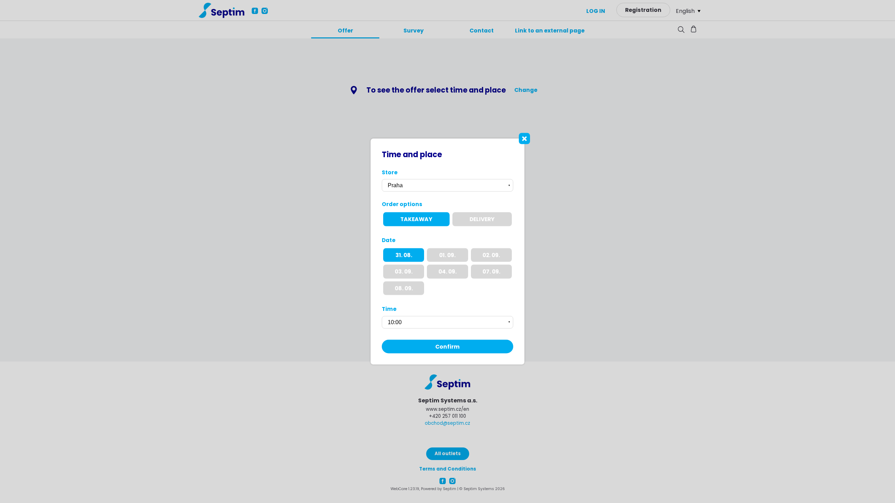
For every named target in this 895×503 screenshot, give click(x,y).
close (524, 138)
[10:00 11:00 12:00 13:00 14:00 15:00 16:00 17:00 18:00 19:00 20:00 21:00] (447, 322)
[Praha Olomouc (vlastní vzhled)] (447, 185)
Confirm (447, 346)
